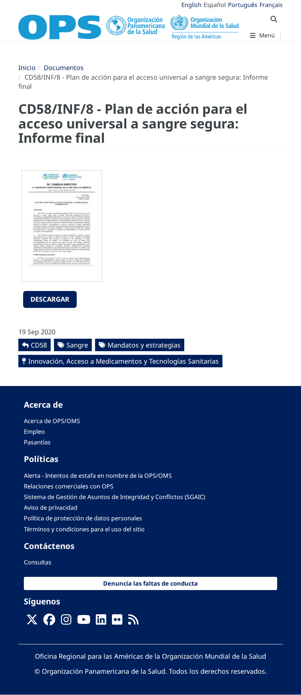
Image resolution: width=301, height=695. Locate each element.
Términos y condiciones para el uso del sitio (84, 529)
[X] (32, 622)
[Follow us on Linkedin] (101, 622)
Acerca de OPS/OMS (52, 421)
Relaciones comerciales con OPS (68, 486)
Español (215, 5)
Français (271, 5)
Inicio (27, 67)
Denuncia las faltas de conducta (150, 583)
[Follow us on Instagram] (66, 622)
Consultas (37, 562)
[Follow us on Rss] (133, 622)
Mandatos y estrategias (144, 345)
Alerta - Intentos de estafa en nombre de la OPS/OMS (98, 476)
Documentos (64, 67)
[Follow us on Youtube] (83, 622)
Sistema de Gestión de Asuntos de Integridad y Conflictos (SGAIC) (114, 497)
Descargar (49, 299)
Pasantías (37, 442)
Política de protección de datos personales (83, 518)
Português (242, 5)
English (191, 5)
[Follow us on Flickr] (117, 622)
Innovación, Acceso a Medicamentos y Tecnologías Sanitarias (123, 361)
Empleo (34, 431)
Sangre (77, 345)
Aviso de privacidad (50, 507)
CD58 (39, 345)
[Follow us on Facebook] (49, 622)
